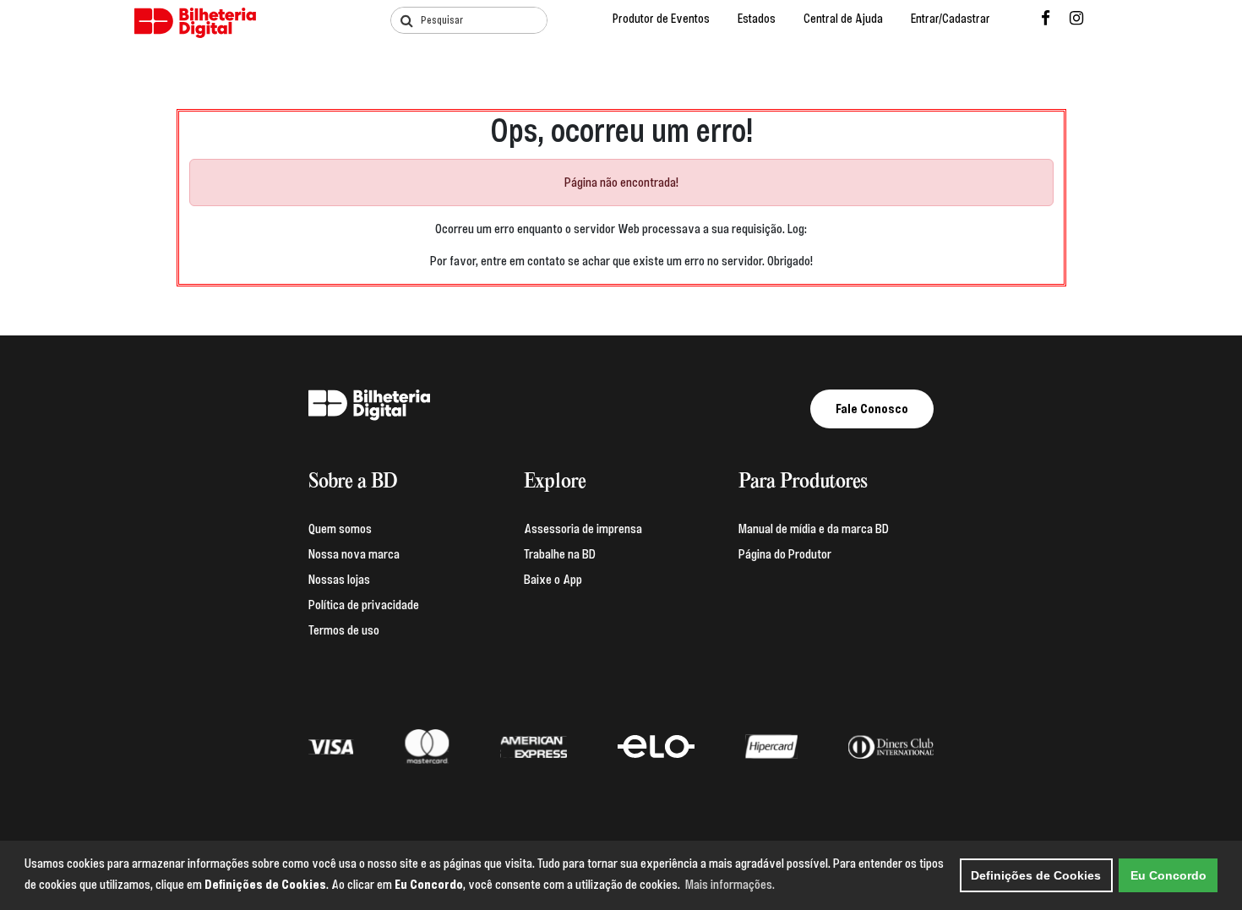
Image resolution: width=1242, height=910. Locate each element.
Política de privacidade (363, 605)
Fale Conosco (872, 409)
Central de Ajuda (843, 19)
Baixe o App (553, 579)
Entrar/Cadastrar (950, 19)
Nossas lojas (339, 579)
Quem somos (340, 529)
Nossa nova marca (354, 554)
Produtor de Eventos (661, 19)
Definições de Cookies (1036, 875)
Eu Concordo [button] (1168, 875)
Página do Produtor (784, 554)
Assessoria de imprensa (583, 529)
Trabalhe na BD (560, 554)
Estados (757, 19)
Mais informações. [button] (730, 884)
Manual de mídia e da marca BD (813, 529)
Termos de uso (343, 630)
